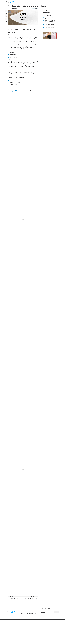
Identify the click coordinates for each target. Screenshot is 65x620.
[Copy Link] (6, 22)
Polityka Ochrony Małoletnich (46, 608)
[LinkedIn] (6, 14)
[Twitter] (6, 16)
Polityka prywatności (44, 609)
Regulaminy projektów (44, 613)
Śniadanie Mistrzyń (35, 8)
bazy (12, 91)
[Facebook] (6, 11)
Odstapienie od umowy (44, 611)
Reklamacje (43, 612)
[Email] (6, 19)
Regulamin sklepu (44, 615)
